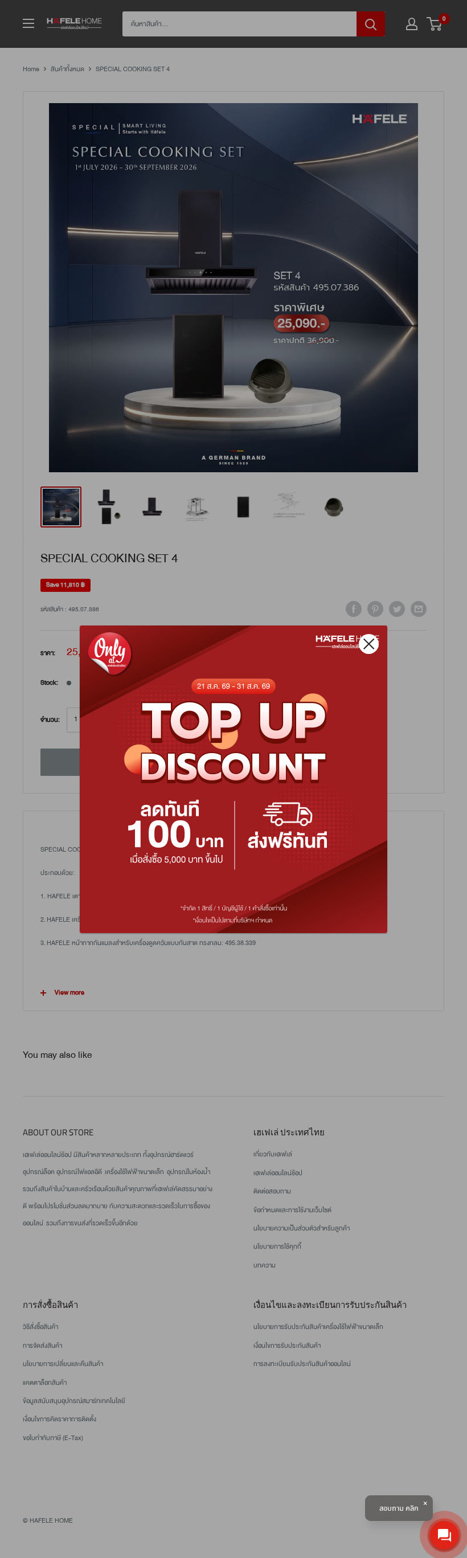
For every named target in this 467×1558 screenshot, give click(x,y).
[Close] (369, 644)
